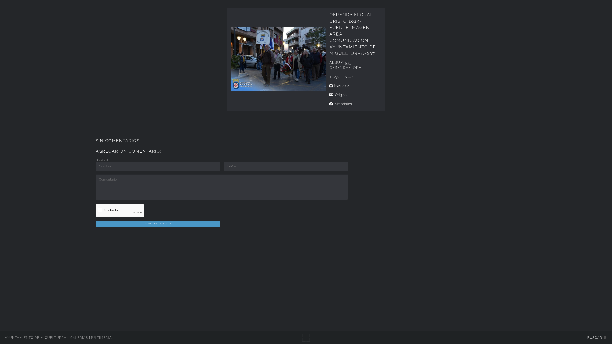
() (103, 160)
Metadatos (343, 104)
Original (341, 95)
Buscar (594, 338)
